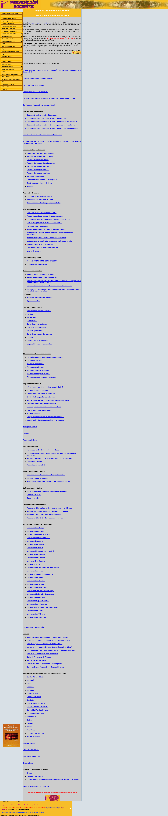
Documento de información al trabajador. (42, 115)
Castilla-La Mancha (34, 697)
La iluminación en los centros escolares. (42, 403)
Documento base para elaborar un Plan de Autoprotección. (48, 219)
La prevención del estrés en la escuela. (41, 393)
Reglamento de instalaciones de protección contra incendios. (49, 286)
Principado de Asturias (35, 733)
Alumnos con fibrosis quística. (38, 370)
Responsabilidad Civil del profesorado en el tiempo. (46, 518)
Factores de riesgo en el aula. (38, 160)
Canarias (30, 687)
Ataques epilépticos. (34, 331)
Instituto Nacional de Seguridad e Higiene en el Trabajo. (47, 637)
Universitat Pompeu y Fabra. (37, 597)
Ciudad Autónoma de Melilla (37, 707)
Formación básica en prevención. (35, 92)
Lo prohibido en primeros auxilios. (39, 344)
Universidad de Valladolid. (36, 617)
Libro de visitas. (29, 743)
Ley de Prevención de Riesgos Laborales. (38, 78)
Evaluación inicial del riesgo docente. (40, 153)
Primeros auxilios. (33, 413)
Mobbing (30, 186)
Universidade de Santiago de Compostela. (42, 607)
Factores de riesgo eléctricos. (38, 170)
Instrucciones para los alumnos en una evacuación (46, 229)
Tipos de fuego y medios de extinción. (41, 274)
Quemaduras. (32, 321)
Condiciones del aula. (35, 461)
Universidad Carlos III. (35, 548)
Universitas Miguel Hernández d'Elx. (40, 574)
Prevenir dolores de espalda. (37, 390)
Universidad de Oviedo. (35, 584)
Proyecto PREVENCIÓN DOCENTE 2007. (42, 261)
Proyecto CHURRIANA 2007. (37, 264)
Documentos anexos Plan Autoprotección (42, 248)
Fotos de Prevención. (31, 750)
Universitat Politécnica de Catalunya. (40, 591)
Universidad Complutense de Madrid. (40, 551)
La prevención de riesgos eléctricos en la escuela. (45, 420)
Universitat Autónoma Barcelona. (39, 534)
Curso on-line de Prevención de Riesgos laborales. (45, 667)
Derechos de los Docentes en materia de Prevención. (42, 135)
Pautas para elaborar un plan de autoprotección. (45, 216)
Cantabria (30, 690)
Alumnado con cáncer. (35, 364)
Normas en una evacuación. (37, 226)
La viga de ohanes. (34, 251)
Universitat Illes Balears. (36, 561)
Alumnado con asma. (35, 360)
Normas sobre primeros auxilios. (39, 311)
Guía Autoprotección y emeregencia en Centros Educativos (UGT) (51, 650)
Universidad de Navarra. (36, 581)
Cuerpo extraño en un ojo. (36, 327)
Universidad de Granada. (36, 558)
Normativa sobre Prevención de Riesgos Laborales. (46, 475)
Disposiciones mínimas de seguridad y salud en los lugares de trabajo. (49, 98)
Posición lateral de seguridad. (38, 340)
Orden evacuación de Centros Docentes (41, 213)
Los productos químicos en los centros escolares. (45, 417)
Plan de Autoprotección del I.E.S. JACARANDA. (44, 223)
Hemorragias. (32, 317)
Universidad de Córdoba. (36, 554)
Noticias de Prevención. (32, 756)
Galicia (29, 720)
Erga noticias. (28, 763)
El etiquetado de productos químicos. (41, 397)
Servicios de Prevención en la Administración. (40, 105)
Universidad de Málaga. (35, 528)
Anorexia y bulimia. (30, 440)
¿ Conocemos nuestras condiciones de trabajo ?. (45, 387)
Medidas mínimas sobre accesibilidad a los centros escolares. (49, 458)
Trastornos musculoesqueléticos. (39, 183)
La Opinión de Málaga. (35, 776)
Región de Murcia (33, 736)
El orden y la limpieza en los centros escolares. (44, 407)
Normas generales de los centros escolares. (43, 450)
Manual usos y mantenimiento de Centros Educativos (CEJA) (49, 647)
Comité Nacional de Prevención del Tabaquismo (44, 664)
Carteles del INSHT (34, 495)
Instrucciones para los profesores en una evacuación (46, 238)
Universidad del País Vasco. (37, 587)
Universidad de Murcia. (35, 577)
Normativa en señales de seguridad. (40, 297)
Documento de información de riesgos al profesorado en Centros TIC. (52, 121)
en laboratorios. (41, 465)
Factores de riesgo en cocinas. (38, 173)
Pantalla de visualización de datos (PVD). (42, 180)
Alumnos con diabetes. (35, 367)
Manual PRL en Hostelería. (36, 660)
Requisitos (31, 465)
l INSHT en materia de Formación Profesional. (50, 491)
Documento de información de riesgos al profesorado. (47, 118)
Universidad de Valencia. (36, 614)
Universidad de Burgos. (35, 544)
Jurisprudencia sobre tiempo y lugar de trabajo (44, 203)
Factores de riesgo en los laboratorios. (41, 163)
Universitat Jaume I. (34, 564)
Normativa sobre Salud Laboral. (38, 478)
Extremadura (31, 717)
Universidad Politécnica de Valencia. (40, 594)
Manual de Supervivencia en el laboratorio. (42, 654)
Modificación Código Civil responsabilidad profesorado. (47, 511)
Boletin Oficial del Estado (36, 677)
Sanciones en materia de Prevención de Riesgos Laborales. (49, 481)
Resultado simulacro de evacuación (40, 244)
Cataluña (30, 700)
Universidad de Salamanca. (37, 604)
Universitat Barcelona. (35, 541)
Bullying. (26, 433)
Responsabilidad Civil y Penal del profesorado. (44, 514)
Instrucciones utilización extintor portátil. (42, 277)
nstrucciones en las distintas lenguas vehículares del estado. (49, 241)
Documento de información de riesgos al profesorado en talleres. (51, 125)
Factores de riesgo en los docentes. (40, 156)
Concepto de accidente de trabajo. (39, 196)
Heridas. (30, 314)
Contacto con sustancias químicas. (40, 334)
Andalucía (30, 680)
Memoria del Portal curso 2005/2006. (36, 786)
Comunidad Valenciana (35, 713)
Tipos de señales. (33, 301)
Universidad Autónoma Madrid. (38, 538)
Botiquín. (30, 337)
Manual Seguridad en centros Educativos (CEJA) (45, 644)
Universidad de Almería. (35, 531)
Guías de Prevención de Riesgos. (39, 657)
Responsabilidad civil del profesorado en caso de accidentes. (49, 508)
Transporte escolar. (30, 427)
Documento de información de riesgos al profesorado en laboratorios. (52, 128)
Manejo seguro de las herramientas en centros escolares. (48, 400)
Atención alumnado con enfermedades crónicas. (45, 357)
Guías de (30, 491)
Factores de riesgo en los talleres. (39, 166)
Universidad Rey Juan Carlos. (38, 601)
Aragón (29, 683)
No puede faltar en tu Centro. (33, 85)
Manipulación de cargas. (36, 176)
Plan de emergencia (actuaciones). (39, 410)
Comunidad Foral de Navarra (37, 710)
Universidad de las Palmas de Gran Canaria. (43, 567)
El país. (29, 773)
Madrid (29, 726)
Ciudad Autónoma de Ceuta (37, 703)
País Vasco (31, 730)
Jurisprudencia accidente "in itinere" (40, 199)
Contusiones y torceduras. (37, 324)
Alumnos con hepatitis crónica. (38, 374)
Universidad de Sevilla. (35, 611)
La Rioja (30, 723)
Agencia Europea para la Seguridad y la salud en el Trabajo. (49, 640)
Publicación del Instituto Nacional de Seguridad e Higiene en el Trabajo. (53, 779)
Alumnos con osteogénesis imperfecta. (41, 377)
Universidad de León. (35, 571)
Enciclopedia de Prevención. (33, 627)
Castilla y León (32, 693)
